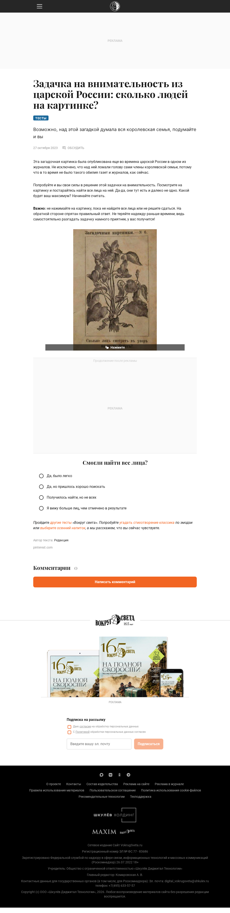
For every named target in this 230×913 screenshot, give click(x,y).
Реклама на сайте (136, 784)
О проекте (53, 784)
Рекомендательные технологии (102, 796)
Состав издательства (102, 784)
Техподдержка (140, 796)
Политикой (82, 731)
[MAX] (101, 774)
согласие (85, 726)
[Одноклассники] (119, 774)
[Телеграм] (128, 774)
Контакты (73, 784)
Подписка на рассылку (86, 720)
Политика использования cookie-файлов (171, 790)
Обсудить (76, 148)
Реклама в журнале (169, 784)
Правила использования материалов (56, 790)
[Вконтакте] (110, 774)
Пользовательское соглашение (113, 790)
